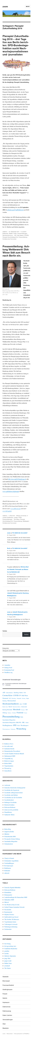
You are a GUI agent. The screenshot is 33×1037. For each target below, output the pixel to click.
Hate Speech (20, 235)
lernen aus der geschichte (11, 810)
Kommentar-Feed (9, 670)
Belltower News (8, 744)
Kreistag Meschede (7, 709)
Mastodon (6, 1028)
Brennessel (6, 981)
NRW (27, 709)
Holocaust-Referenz (9, 807)
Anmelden (7, 665)
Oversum (14, 712)
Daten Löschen (7, 1015)
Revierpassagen (8, 866)
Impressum (6, 1002)
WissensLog (7, 768)
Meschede (16, 709)
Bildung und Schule (21, 515)
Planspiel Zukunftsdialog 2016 (10, 237)
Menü (27, 6)
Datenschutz (6, 1007)
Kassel (10, 706)
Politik (15, 233)
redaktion (5, 231)
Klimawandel (24, 706)
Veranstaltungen (8, 1020)
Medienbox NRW (9, 900)
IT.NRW (25, 704)
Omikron (9, 712)
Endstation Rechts (9, 749)
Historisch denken (9, 805)
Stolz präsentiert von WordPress (21, 1033)
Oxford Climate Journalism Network (14, 907)
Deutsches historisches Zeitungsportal (14, 788)
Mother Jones (8, 963)
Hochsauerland (11, 701)
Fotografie (19, 698)
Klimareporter (8, 895)
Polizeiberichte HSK (10, 836)
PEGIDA (26, 235)
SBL (23, 722)
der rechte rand (8, 746)
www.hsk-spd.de (7, 511)
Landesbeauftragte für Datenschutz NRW (15, 897)
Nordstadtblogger (9, 863)
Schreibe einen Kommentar (9, 239)
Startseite (5, 977)
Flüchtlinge (14, 698)
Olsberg (5, 713)
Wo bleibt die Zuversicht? (20, 533)
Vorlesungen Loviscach (10, 924)
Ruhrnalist (7, 870)
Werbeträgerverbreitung (10, 927)
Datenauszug (7, 1011)
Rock (22, 717)
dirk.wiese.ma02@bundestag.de (17, 479)
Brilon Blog (7, 829)
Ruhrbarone (7, 868)
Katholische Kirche (17, 706)
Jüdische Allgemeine (10, 956)
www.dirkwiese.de (15, 508)
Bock (8, 548)
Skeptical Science (9, 914)
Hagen (27, 698)
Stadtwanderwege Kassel (11, 917)
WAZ (18, 725)
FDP (10, 698)
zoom (5, 6)
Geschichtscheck (9, 800)
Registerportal (8, 912)
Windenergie (13, 729)
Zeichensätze (8, 929)
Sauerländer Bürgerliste (9, 720)
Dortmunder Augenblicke (11, 861)
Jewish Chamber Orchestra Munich (14, 753)
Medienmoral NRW (9, 756)
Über (4, 1024)
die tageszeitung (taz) (10, 946)
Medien (11, 233)
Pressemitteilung (23, 237)
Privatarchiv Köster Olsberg (12, 839)
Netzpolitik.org (8, 758)
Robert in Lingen (9, 761)
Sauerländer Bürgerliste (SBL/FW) (12, 722)
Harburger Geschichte (10, 802)
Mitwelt (6, 902)
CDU (24, 692)
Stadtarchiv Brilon (9, 815)
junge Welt (7, 958)
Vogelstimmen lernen (10, 922)
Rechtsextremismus (8, 235)
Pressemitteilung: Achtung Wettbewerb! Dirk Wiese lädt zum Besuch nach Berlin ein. (16, 251)
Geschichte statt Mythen (11, 795)
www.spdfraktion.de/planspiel (11, 491)
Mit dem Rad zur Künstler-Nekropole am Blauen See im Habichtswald (18, 569)
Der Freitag (7, 944)
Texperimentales (8, 766)
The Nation (7, 968)
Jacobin (6, 953)
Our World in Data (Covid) (11, 905)
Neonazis (23, 709)
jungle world (7, 961)
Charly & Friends (9, 858)
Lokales (16, 517)
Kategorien (6, 648)
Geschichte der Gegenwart (11, 790)
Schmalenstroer (8, 844)
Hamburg (5, 701)
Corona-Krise (7, 695)
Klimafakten (7, 892)
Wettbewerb (26, 521)
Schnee (27, 722)
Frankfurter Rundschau (10, 948)
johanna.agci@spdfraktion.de (15, 210)
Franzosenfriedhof (8, 985)
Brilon (21, 692)
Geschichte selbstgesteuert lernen (13, 792)
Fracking (23, 698)
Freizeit (5, 994)
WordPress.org (8, 672)
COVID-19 (17, 695)
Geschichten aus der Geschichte (13, 797)
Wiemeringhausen (6, 729)
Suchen (5, 631)
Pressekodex (7, 909)
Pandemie (20, 712)
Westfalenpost (24, 725)
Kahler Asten (5, 706)
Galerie (5, 998)
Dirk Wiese (16, 519)
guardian (6, 951)
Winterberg (21, 728)
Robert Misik (8, 763)
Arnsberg (16, 692)
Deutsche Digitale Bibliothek (12, 887)
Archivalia (7, 785)
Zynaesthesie (7, 771)
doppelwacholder (9, 831)
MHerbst (6, 834)
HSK (21, 704)
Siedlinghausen (7, 725)
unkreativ (7, 873)
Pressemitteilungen (22, 233)
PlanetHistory (8, 812)
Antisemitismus (9, 692)
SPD (14, 725)
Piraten (25, 712)
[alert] (16, 684)
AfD (15, 235)
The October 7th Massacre (11, 919)
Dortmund (5, 698)
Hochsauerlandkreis (11, 703)
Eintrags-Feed (8, 667)
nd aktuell (7, 966)
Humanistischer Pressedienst (12, 751)
